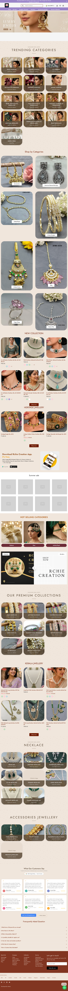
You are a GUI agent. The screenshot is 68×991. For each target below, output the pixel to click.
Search (25, 964)
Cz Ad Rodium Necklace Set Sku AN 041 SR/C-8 (11, 360)
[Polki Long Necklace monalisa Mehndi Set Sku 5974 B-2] (56, 677)
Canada (15, 977)
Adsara (9, 986)
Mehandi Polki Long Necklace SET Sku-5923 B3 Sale (10, 690)
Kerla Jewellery (27, 961)
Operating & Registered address (39, 958)
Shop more (34, 404)
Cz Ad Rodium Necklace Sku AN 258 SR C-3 (10, 393)
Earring (25, 960)
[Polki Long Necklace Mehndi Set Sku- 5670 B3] (34, 710)
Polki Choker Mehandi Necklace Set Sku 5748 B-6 (55, 360)
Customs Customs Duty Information (39, 965)
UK (5, 977)
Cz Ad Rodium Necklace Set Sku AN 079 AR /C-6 (56, 393)
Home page (3, 957)
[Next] (49, 1)
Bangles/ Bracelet (23, 9)
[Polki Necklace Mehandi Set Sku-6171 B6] (34, 347)
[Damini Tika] (51, 311)
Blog (2, 961)
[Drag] (34, 568)
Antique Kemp (16, 287)
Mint (7, 366)
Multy (32, 365)
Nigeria (48, 977)
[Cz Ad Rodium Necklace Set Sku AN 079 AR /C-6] (56, 380)
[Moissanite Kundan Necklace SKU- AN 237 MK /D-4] (34, 380)
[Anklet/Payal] (17, 208)
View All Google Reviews (29, 915)
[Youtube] (9, 982)
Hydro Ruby (2, 366)
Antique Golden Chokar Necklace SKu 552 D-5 (34, 434)
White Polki (25, 729)
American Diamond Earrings (51, 185)
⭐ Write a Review (42, 915)
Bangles (25, 959)
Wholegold (54, 696)
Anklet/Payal (17, 221)
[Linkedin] (6, 982)
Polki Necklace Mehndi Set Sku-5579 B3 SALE (55, 723)
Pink (9, 366)
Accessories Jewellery (43, 9)
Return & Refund (16, 960)
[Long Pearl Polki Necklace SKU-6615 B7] (34, 677)
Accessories (17, 184)
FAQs (13, 957)
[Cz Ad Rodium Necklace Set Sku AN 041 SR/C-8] (11, 347)
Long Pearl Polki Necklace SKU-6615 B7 (33, 690)
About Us (3, 959)
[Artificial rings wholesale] (17, 309)
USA (2, 977)
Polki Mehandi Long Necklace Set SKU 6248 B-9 (10, 723)
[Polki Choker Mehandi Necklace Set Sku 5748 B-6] (56, 347)
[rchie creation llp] (7, 6)
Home (9, 9)
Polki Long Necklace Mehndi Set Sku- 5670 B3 (34, 723)
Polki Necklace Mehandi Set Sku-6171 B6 (33, 360)
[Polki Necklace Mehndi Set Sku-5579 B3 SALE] (56, 710)
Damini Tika (51, 327)
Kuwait (25, 977)
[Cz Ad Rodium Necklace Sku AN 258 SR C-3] (11, 380)
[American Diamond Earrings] (51, 172)
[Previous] (18, 1)
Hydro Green (4, 366)
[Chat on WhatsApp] (64, 987)
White (29, 399)
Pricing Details (38, 963)
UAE (20, 977)
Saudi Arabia (42, 977)
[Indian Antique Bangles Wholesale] (51, 215)
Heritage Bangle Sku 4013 (7, 434)
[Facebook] (1, 982)
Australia (10, 977)
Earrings (15, 9)
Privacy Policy (15, 959)
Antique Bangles (51, 235)
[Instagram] (4, 982)
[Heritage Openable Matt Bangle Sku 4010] (56, 421)
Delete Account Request (38, 960)
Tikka (51, 285)
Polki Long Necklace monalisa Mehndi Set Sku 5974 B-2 (56, 690)
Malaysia (29, 977)
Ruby (47, 366)
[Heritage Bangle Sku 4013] (11, 421)
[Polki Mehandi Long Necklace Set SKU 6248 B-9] (11, 710)
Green (29, 365)
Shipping (14, 964)
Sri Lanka (54, 977)
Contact (2, 960)
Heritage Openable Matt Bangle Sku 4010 (56, 434)
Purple (9, 399)
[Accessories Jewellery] (17, 171)
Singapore (36, 977)
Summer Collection (55, 9)
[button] (63, 5)
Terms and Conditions (14, 962)
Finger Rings (17, 322)
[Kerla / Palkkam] (17, 265)
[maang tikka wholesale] (51, 265)
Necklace (33, 9)
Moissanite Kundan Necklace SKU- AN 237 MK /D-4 (34, 393)
